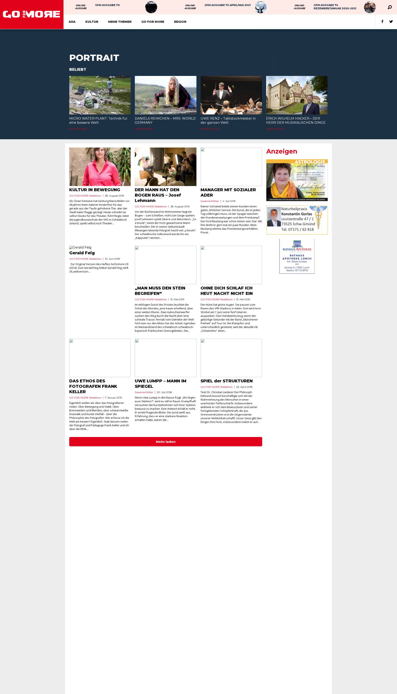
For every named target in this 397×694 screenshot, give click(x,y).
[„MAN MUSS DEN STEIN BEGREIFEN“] (165, 265)
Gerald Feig (82, 252)
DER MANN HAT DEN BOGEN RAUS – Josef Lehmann (158, 195)
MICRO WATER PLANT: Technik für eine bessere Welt (98, 120)
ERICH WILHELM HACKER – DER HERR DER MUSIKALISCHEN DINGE (296, 120)
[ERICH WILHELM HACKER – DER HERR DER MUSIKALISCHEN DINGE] (297, 95)
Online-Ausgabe (80, 7)
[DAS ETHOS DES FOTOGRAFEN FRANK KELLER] (100, 358)
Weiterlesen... (79, 128)
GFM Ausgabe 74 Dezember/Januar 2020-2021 (335, 7)
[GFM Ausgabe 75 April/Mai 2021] (261, 7)
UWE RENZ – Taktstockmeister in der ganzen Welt (228, 120)
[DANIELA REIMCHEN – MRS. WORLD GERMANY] (165, 95)
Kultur (91, 22)
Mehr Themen (120, 22)
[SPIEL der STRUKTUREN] (231, 358)
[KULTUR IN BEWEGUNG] (100, 167)
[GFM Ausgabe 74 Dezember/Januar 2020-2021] (370, 7)
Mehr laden (166, 442)
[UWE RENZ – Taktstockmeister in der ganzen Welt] (231, 95)
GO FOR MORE (152, 22)
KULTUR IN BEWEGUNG (94, 189)
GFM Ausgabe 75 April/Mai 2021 (227, 5)
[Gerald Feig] (100, 247)
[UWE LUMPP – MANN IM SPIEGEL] (165, 358)
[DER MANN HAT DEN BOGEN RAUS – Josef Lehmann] (165, 167)
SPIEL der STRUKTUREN (227, 380)
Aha (72, 22)
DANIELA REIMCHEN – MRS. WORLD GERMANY (165, 120)
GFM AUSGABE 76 (107, 5)
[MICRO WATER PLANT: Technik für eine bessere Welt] (100, 95)
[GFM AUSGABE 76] (151, 7)
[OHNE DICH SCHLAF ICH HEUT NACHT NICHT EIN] (231, 265)
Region (180, 22)
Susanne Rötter (210, 201)
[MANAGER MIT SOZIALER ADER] (231, 167)
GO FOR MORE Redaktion (85, 195)
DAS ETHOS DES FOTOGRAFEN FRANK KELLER (93, 386)
